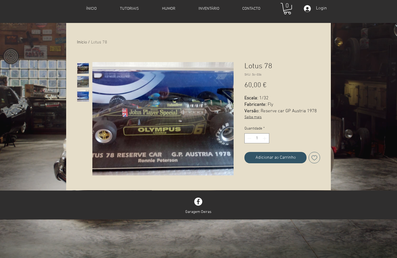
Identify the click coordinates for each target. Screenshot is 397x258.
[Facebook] (198, 202)
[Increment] (265, 138)
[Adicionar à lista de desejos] (314, 157)
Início (82, 42)
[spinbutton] (257, 138)
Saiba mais (253, 117)
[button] (287, 8)
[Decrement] (248, 138)
